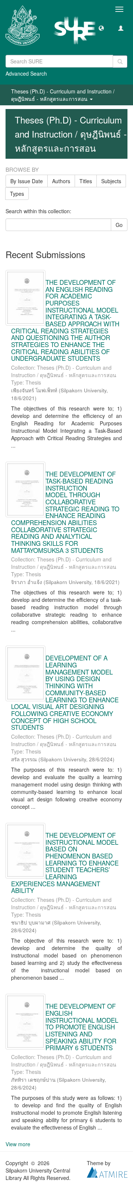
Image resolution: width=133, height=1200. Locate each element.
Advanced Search (26, 73)
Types (17, 193)
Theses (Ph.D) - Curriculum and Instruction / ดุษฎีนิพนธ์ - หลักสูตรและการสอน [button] (63, 95)
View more (18, 1144)
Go (119, 224)
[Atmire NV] (107, 1171)
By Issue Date (26, 181)
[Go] (120, 61)
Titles (85, 181)
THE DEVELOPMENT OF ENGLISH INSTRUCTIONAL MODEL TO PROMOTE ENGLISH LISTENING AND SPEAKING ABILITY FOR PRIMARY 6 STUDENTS (81, 1026)
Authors (61, 181)
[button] (101, 28)
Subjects (111, 181)
